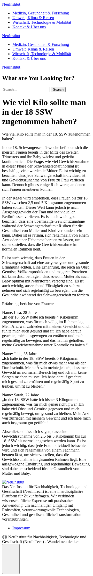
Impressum (21, 528)
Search (58, 89)
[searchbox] (26, 89)
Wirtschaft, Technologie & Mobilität (41, 22)
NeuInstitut (11, 4)
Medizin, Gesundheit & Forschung (40, 13)
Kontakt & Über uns (29, 27)
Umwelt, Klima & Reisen (33, 17)
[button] (11, 559)
